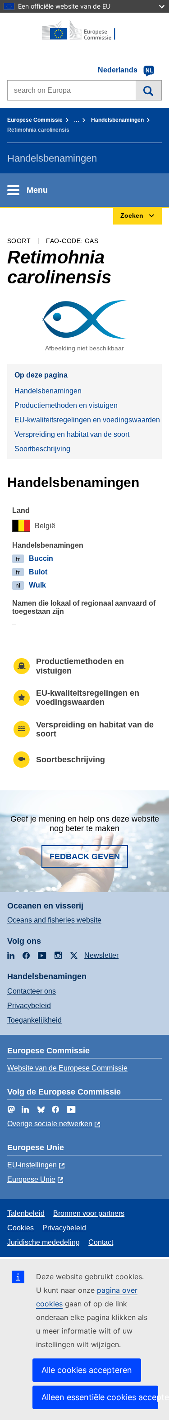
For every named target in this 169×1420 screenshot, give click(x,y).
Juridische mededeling (43, 1242)
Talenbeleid (26, 1213)
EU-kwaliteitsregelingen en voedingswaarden (87, 420)
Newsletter (101, 955)
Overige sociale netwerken (49, 1124)
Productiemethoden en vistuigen (66, 405)
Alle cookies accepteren (86, 1370)
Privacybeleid (29, 1005)
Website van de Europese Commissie (67, 1068)
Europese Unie (31, 1179)
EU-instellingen (32, 1165)
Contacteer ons (31, 991)
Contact (100, 1242)
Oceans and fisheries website (54, 920)
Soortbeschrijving (42, 449)
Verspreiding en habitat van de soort (71, 434)
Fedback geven (85, 856)
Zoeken (148, 90)
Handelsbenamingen (117, 120)
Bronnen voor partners (88, 1213)
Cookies (20, 1228)
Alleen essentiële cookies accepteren (99, 1397)
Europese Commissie (35, 120)
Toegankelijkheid (34, 1020)
